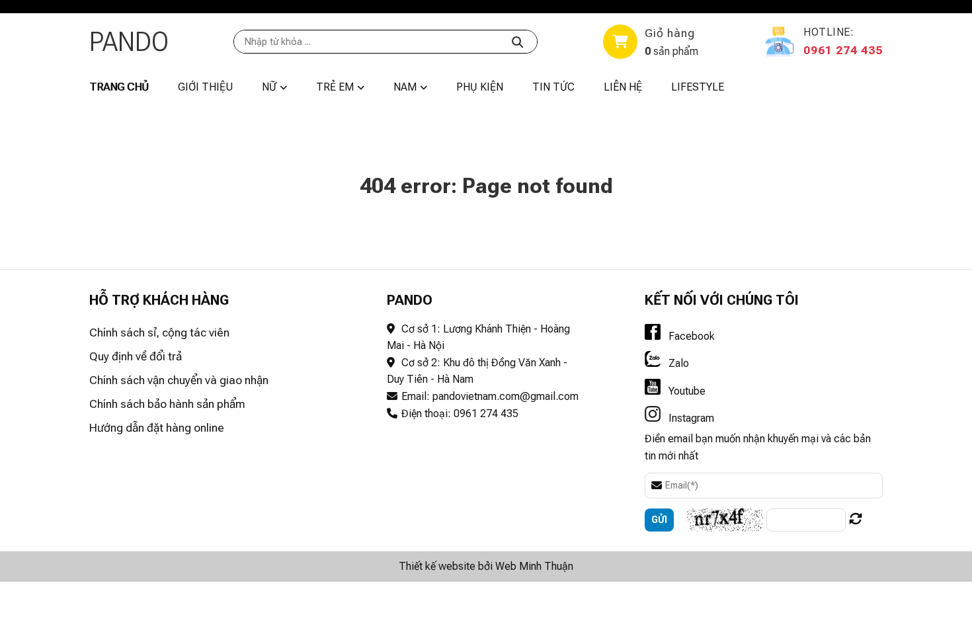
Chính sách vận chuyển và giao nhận (178, 380)
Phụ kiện (479, 87)
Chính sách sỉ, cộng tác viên (159, 332)
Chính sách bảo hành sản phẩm (167, 404)
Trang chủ (119, 87)
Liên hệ (623, 87)
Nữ (269, 87)
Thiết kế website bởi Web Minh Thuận (486, 566)
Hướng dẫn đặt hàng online (156, 427)
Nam (405, 87)
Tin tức (553, 87)
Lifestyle (697, 87)
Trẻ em (335, 87)
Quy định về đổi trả (135, 356)
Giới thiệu (205, 87)
